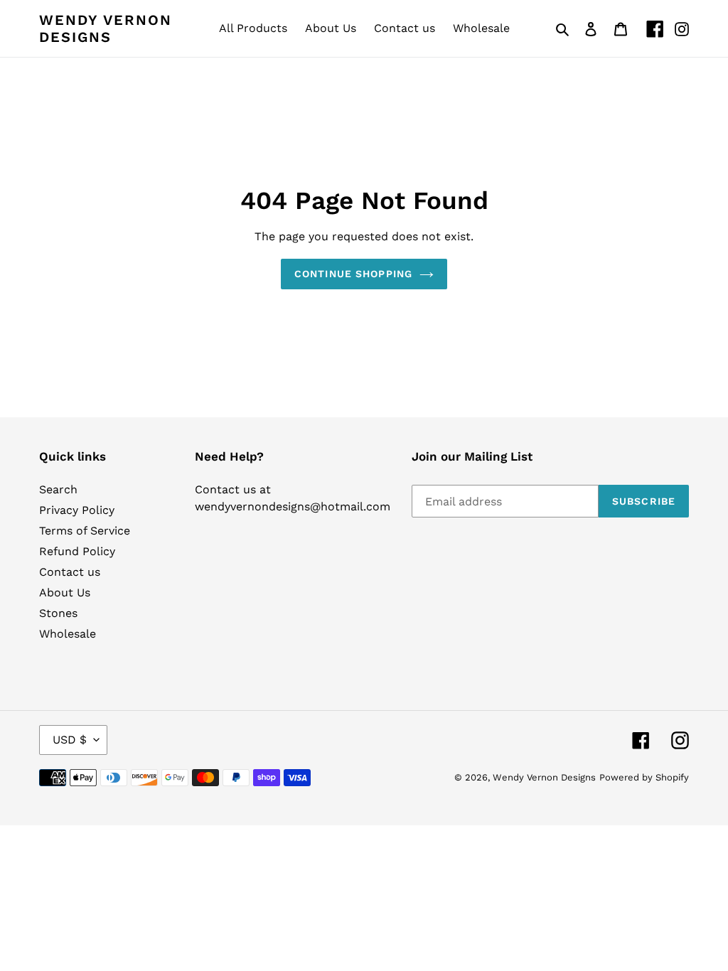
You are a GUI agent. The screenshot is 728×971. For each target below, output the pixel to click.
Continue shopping (353, 273)
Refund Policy (77, 551)
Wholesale (67, 633)
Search (58, 489)
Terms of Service (84, 530)
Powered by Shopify (644, 777)
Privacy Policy (76, 510)
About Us (64, 592)
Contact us (69, 572)
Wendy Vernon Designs (105, 28)
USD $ (70, 739)
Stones (58, 613)
